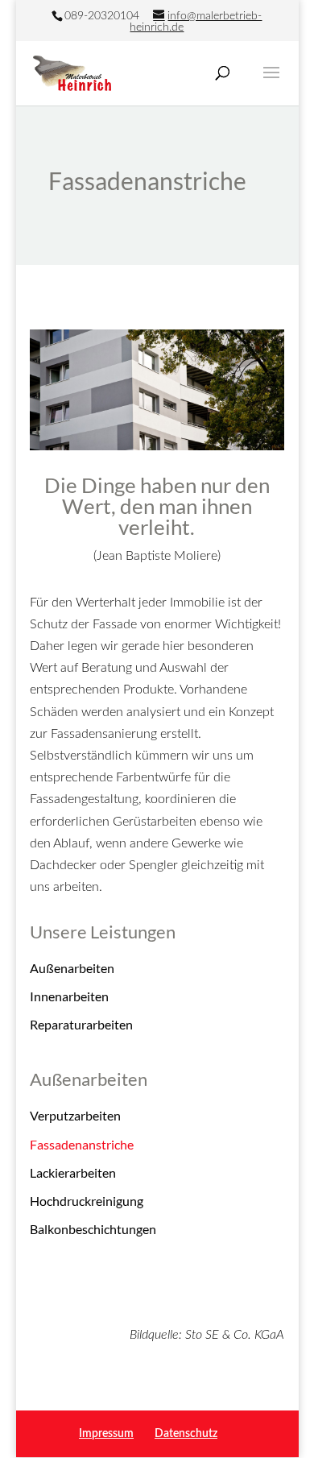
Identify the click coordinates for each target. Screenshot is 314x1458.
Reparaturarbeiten (81, 1024)
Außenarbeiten (72, 967)
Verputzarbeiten (75, 1115)
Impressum (106, 1433)
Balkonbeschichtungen (93, 1228)
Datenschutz (186, 1433)
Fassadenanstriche (82, 1144)
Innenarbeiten (69, 996)
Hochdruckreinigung (86, 1200)
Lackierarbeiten (73, 1172)
